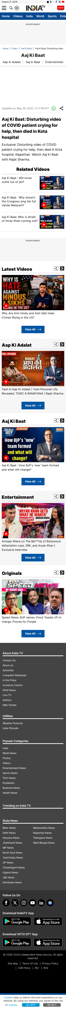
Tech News (9, 777)
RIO (37, 967)
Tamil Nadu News (13, 857)
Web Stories (9, 704)
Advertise (8, 670)
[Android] (51, 2)
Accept (31, 1004)
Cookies (8, 997)
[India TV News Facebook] (56, 2)
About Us (8, 665)
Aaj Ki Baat (26, 48)
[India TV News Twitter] (59, 2)
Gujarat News (10, 872)
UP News (8, 862)
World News (9, 753)
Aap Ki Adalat (17, 345)
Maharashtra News (44, 827)
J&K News (8, 877)
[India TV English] (35, 8)
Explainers (8, 782)
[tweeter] (14, 902)
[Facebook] (6, 902)
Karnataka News (12, 882)
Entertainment (54, 62)
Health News (10, 792)
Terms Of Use (30, 963)
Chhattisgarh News (14, 867)
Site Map (13, 963)
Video (15, 48)
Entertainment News (14, 767)
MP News (8, 847)
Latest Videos (17, 269)
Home (6, 16)
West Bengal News (44, 842)
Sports (52, 16)
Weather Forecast (13, 723)
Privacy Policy (50, 963)
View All (30, 329)
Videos (18, 16)
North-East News (12, 852)
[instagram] (23, 902)
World (40, 16)
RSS (45, 967)
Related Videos (33, 169)
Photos (7, 758)
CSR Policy (24, 967)
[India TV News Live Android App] (17, 921)
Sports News (10, 772)
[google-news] (50, 902)
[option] (33, 297)
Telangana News (42, 837)
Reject (51, 1004)
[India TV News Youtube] (63, 2)
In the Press (9, 680)
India (29, 16)
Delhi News (9, 832)
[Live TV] (60, 8)
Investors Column (13, 685)
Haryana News (11, 837)
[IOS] (48, 2)
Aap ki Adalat (12, 62)
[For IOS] (48, 942)
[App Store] (48, 921)
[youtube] (32, 902)
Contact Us (9, 660)
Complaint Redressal (14, 675)
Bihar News (9, 827)
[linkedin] (41, 902)
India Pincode (10, 728)
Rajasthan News (42, 832)
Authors (7, 699)
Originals (12, 573)
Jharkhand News (12, 842)
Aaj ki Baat (33, 62)
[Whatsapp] (54, 108)
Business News (11, 787)
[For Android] (17, 942)
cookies (12, 1004)
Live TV (7, 695)
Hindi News (9, 690)
